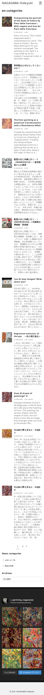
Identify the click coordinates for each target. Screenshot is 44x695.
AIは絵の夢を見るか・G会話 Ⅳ (27, 488)
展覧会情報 (9, 566)
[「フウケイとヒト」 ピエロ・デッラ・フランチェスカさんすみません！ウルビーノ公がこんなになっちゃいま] (32, 617)
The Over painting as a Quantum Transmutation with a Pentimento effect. (27, 123)
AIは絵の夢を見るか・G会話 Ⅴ (27, 431)
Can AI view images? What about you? (28, 280)
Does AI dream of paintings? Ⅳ (23, 394)
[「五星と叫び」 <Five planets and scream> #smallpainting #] (32, 658)
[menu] (40, 3)
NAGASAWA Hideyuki (17, 3)
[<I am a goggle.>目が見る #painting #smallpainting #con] (11, 658)
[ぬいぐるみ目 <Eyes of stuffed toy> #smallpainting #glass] (32, 637)
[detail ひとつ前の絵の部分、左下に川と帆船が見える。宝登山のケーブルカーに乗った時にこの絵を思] (11, 617)
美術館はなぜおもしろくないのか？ (27, 66)
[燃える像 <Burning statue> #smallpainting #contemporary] (11, 637)
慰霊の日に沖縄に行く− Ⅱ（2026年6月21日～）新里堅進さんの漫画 (27, 162)
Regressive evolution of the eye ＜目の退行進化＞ (27, 335)
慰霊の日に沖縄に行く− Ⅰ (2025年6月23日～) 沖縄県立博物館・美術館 (27, 222)
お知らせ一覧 (10, 560)
